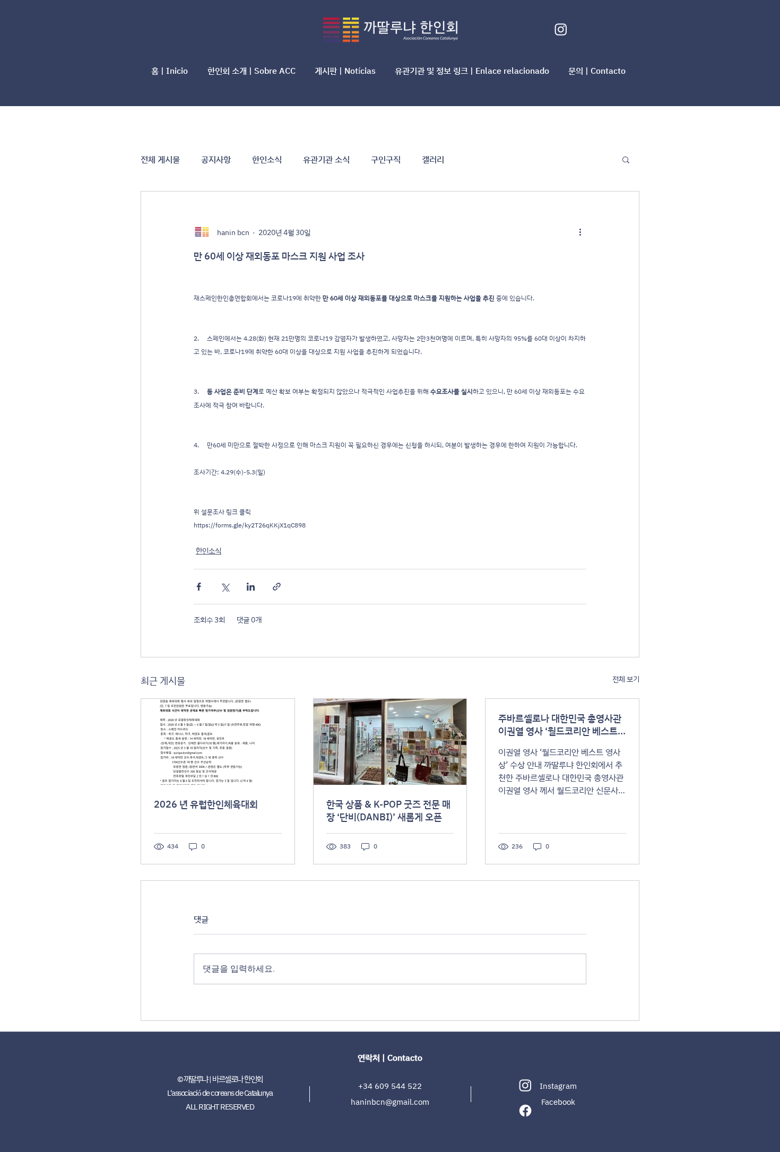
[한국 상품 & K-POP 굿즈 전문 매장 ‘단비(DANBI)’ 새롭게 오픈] (390, 742)
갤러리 (433, 159)
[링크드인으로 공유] (251, 587)
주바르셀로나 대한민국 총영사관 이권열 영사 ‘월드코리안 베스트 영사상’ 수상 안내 (559, 724)
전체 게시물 (160, 159)
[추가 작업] (580, 232)
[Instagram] (561, 29)
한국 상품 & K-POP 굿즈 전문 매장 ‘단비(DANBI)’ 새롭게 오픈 (388, 810)
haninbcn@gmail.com (390, 1101)
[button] (253, 71)
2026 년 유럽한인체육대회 (206, 804)
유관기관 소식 (326, 159)
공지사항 (216, 159)
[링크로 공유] (277, 587)
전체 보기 (625, 679)
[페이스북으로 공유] (199, 587)
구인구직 (386, 159)
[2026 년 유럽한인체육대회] (217, 742)
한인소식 (267, 159)
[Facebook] (525, 1111)
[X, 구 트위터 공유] (225, 587)
